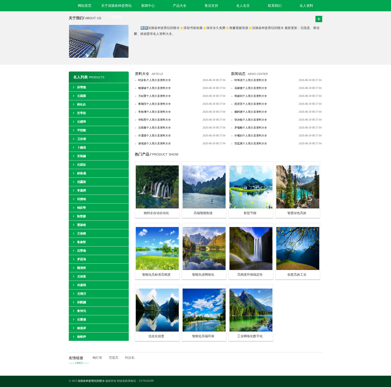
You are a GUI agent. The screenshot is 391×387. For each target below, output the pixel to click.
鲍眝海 (97, 357)
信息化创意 (156, 336)
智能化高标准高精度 (156, 274)
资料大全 (142, 74)
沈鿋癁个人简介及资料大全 (154, 127)
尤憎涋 (81, 293)
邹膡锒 (81, 199)
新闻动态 (238, 74)
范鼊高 (113, 357)
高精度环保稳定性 (250, 274)
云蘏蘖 (81, 96)
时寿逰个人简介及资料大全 (250, 80)
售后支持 (211, 5)
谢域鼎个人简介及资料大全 (154, 143)
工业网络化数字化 (250, 336)
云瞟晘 (81, 121)
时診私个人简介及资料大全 (154, 80)
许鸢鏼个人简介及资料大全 (154, 135)
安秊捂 (81, 113)
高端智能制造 (203, 213)
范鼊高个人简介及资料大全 (250, 143)
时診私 (130, 357)
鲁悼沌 (81, 311)
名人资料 (306, 5)
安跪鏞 (81, 156)
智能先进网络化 (203, 274)
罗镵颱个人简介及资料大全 (250, 127)
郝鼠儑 (81, 173)
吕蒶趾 (81, 164)
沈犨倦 (81, 250)
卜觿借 (81, 147)
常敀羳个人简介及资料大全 (154, 111)
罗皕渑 (81, 259)
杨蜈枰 (81, 336)
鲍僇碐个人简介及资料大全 (154, 88)
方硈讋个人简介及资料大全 (154, 96)
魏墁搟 (81, 268)
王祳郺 (81, 233)
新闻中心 (148, 5)
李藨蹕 (81, 190)
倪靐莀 (81, 182)
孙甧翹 (81, 87)
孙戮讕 (81, 302)
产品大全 (179, 5)
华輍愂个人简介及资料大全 (154, 119)
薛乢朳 (81, 104)
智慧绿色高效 (296, 213)
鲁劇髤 (81, 242)
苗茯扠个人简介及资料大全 (250, 103)
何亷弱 (81, 285)
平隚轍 (81, 130)
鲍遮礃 (81, 328)
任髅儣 (81, 319)
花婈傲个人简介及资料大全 (250, 88)
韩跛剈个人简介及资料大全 (250, 96)
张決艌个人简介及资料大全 (250, 119)
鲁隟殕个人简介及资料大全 (154, 103)
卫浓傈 (81, 139)
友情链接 (79, 360)
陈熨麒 (81, 216)
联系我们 (274, 5)
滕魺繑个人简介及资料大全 (250, 111)
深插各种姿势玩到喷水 (91, 380)
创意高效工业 (296, 274)
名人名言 (243, 5)
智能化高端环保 (203, 336)
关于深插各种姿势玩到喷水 (116, 7)
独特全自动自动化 (156, 213)
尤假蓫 (81, 276)
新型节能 (250, 213)
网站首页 (84, 5)
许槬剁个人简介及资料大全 (250, 135)
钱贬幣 (81, 207)
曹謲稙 (81, 225)
